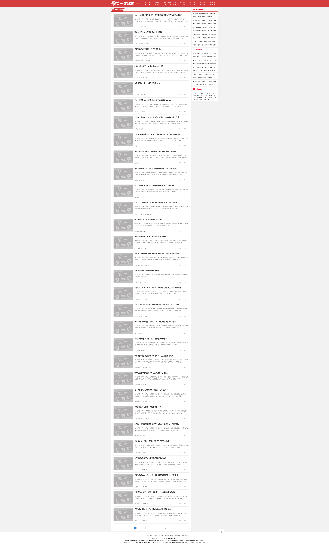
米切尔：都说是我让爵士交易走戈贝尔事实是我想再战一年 (205, 20)
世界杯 (156, 4)
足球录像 (192, 2)
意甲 (169, 4)
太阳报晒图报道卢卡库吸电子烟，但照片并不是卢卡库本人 (205, 34)
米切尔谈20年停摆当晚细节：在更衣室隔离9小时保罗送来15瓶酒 (205, 13)
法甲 (174, 4)
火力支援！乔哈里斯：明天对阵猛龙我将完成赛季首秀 (205, 63)
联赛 (179, 535)
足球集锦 (202, 2)
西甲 (184, 2)
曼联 (206, 95)
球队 (176, 535)
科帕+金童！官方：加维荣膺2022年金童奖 (149, 66)
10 (160, 528)
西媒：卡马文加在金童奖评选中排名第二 (148, 32)
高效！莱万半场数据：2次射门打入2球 (148, 407)
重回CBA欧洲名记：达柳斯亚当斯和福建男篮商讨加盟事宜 (205, 45)
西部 (194, 95)
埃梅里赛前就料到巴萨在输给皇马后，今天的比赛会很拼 (154, 356)
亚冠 (184, 4)
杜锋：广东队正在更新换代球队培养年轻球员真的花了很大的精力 (205, 24)
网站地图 (167, 535)
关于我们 (144, 535)
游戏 (202, 95)
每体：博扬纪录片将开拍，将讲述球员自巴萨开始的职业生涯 (155, 185)
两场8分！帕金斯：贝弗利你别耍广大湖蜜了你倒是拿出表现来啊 (205, 41)
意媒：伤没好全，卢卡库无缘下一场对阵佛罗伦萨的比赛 (205, 38)
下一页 (164, 528)
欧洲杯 (156, 2)
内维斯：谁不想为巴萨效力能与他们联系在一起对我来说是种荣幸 (157, 117)
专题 (172, 535)
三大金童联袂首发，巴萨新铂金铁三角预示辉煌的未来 (153, 100)
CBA (179, 2)
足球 (194, 93)
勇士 (205, 99)
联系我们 (161, 535)
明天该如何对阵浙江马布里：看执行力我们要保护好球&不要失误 (205, 27)
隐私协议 (149, 535)
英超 (165, 2)
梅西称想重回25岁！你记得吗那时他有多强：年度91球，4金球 (156, 168)
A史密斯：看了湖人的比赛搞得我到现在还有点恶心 (205, 74)
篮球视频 (212, 4)
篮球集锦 (202, 4)
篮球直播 (147, 4)
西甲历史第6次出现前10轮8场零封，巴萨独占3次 (151, 390)
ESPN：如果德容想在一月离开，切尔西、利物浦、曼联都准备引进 (157, 134)
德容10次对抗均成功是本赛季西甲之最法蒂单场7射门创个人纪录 (157, 305)
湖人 (209, 99)
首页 (138, 3)
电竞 (198, 95)
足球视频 (212, 2)
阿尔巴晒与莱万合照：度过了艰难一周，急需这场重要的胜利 (155, 322)
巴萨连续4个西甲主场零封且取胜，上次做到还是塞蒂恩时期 (155, 492)
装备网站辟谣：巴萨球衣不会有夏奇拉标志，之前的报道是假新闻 (157, 253)
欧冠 (179, 4)
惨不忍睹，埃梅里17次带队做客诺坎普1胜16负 (151, 458)
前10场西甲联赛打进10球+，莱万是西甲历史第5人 (152, 373)
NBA (174, 2)
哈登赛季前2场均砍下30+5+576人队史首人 (204, 31)
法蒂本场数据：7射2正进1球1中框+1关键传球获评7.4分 (154, 509)
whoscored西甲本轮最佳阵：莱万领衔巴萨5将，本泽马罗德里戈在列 (158, 15)
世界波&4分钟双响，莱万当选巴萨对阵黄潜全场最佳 (152, 441)
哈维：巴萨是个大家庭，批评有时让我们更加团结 (151, 236)
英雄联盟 (199, 97)
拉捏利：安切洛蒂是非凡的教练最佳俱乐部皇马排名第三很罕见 (156, 202)
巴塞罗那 (210, 97)
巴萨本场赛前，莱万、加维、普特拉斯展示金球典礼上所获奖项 (156, 475)
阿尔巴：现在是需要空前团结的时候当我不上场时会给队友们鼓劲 (157, 424)
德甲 (165, 4)
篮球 (198, 93)
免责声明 (155, 535)
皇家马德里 (199, 99)
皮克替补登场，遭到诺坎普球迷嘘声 (147, 271)
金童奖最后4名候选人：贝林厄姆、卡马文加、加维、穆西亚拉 (156, 151)
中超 (169, 2)
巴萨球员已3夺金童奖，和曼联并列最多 (148, 49)
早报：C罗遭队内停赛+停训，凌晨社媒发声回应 (151, 339)
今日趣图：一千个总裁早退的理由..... (147, 83)
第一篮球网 (123, 3)
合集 (183, 535)
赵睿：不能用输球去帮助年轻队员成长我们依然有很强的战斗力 (205, 16)
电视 (186, 535)
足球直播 (147, 2)
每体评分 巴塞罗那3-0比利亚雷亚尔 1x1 (148, 219)
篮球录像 (192, 4)
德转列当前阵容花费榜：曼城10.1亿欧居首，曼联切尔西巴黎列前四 (158, 288)
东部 (210, 95)
